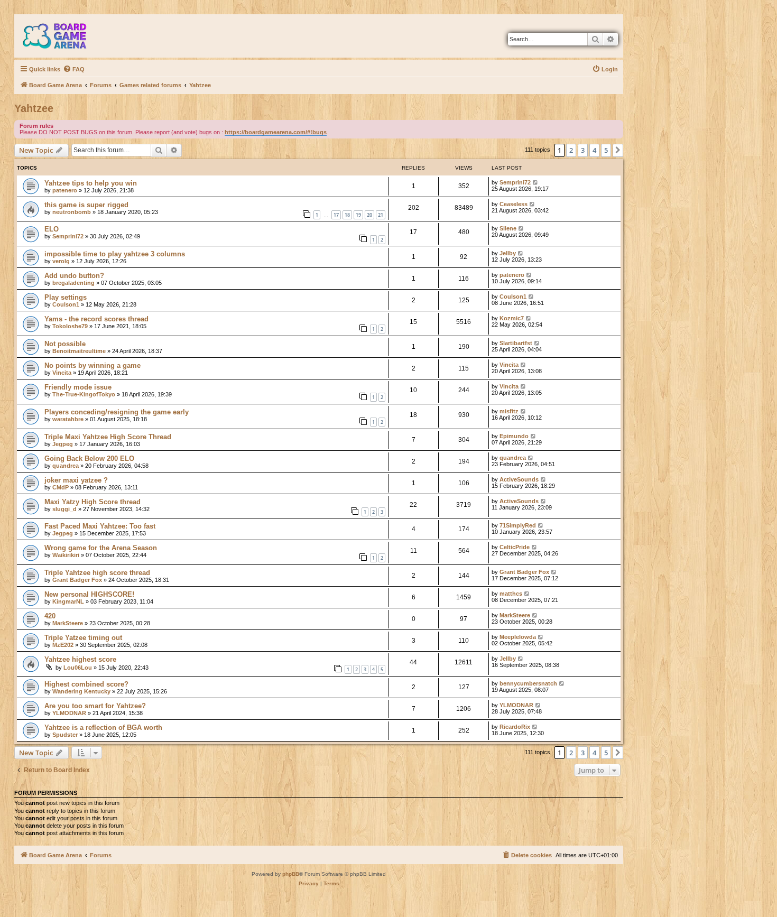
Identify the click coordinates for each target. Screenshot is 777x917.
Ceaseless (514, 204)
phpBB (290, 874)
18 (347, 214)
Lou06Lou (77, 667)
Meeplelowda (518, 637)
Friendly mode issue (78, 387)
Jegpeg (62, 444)
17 (336, 214)
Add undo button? (74, 276)
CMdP (60, 487)
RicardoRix (515, 727)
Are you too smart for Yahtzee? (95, 706)
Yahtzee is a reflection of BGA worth (103, 727)
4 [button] (594, 150)
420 (50, 616)
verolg (61, 261)
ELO (51, 229)
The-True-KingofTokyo (83, 394)
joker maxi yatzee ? (76, 480)
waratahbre (68, 419)
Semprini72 (515, 182)
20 (369, 214)
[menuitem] (74, 69)
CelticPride (515, 547)
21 (380, 214)
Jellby (508, 253)
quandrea (65, 465)
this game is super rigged (86, 205)
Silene (508, 228)
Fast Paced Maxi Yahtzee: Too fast (99, 526)
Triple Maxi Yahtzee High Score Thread (107, 437)
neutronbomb (71, 212)
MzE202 (62, 645)
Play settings (65, 297)
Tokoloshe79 (70, 326)
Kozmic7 (512, 318)
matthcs (511, 593)
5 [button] (606, 150)
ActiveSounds (519, 479)
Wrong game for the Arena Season (100, 548)
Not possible (65, 344)
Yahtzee (33, 108)
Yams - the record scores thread (96, 319)
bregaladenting (73, 283)
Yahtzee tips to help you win (90, 183)
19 (358, 214)
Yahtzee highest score (80, 659)
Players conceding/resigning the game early (116, 412)
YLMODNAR (69, 713)
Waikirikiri (65, 555)
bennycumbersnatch (528, 683)
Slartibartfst (516, 343)
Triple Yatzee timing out (83, 638)
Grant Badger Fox (77, 580)
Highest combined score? (86, 684)
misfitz (509, 411)
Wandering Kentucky (81, 691)
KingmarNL (68, 601)
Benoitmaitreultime (79, 351)
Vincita (61, 372)
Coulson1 (65, 304)
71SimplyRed (518, 525)
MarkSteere (67, 623)
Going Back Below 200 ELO (89, 458)
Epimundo (514, 436)
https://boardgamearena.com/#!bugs (276, 132)
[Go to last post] (535, 182)
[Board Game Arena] (62, 36)
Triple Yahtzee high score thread (97, 573)
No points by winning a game (92, 365)
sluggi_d (64, 509)
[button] (618, 150)
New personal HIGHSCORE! (89, 594)
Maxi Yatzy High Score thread (92, 502)
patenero (64, 190)
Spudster (65, 734)
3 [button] (583, 150)
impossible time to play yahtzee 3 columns (114, 254)
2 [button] (571, 150)
